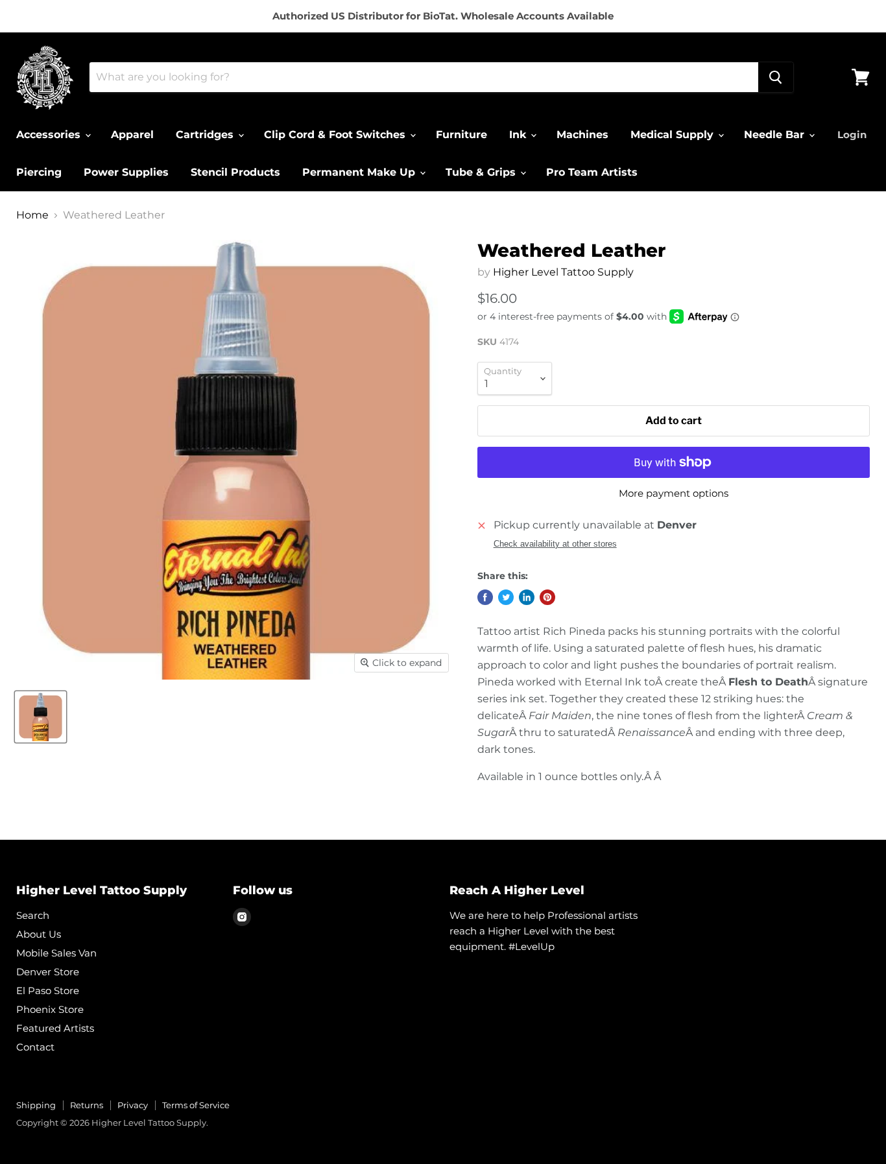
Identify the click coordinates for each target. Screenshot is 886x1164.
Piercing (39, 172)
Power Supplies (126, 172)
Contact (35, 1047)
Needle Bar (776, 134)
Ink (519, 134)
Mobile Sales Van (56, 953)
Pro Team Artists (592, 172)
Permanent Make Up (360, 172)
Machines (582, 134)
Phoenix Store (50, 1009)
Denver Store (47, 972)
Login (852, 134)
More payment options (673, 493)
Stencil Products (235, 172)
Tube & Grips (482, 172)
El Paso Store (47, 990)
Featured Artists (55, 1028)
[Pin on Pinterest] (547, 597)
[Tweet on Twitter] (506, 597)
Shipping (36, 1105)
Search (32, 915)
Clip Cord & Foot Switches (336, 134)
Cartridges (206, 134)
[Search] (775, 77)
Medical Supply (673, 134)
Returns (86, 1105)
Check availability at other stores (555, 544)
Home (32, 215)
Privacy (132, 1105)
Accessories (50, 134)
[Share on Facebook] (485, 597)
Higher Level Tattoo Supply (563, 272)
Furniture (461, 134)
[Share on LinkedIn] (526, 597)
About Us (38, 934)
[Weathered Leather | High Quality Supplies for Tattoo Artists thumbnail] (40, 716)
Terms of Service (196, 1105)
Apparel (132, 134)
